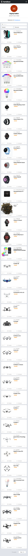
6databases (17, 20)
